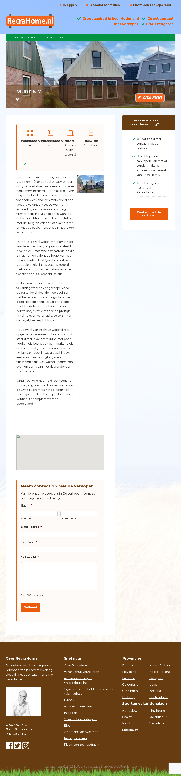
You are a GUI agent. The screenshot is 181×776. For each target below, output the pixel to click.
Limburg (128, 697)
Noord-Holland (46, 37)
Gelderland (130, 684)
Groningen (130, 691)
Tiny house (157, 710)
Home (16, 37)
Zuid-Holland (158, 697)
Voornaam (27, 518)
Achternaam (68, 518)
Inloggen (70, 713)
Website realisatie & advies (94, 766)
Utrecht (155, 684)
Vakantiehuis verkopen (80, 719)
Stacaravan (130, 729)
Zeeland (155, 691)
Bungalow (129, 710)
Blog (67, 725)
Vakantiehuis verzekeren (81, 672)
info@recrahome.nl (22, 729)
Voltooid (30, 607)
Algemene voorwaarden (81, 732)
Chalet (127, 717)
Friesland (128, 678)
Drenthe (128, 665)
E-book (69, 700)
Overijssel (156, 678)
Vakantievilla (158, 723)
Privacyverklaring (76, 738)
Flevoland (129, 672)
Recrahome (34, 21)
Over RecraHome (76, 665)
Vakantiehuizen (29, 37)
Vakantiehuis (158, 717)
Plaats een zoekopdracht (82, 744)
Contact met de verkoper (149, 214)
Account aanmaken (78, 706)
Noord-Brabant (160, 665)
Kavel (126, 723)
